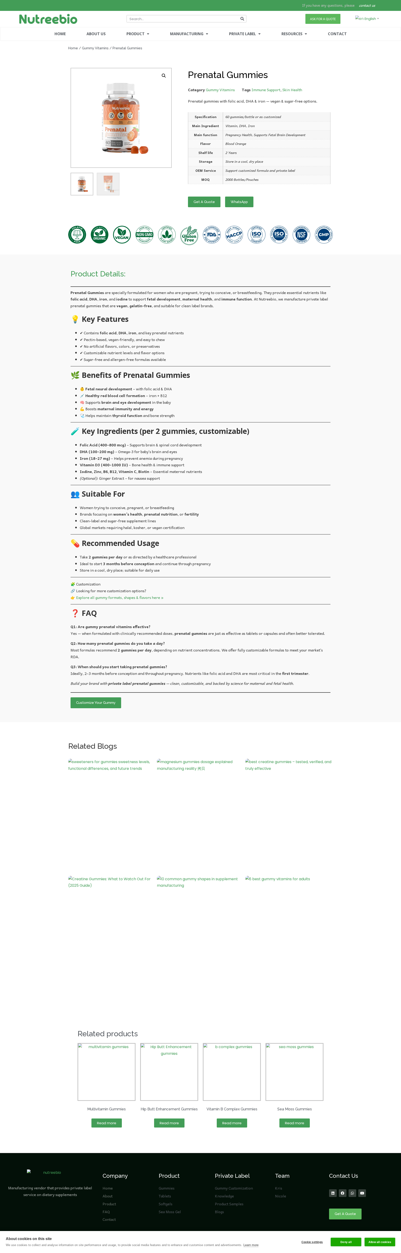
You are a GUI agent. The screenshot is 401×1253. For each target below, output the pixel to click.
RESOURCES (291, 33)
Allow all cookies (380, 1242)
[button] (164, 76)
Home (73, 48)
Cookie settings (312, 1242)
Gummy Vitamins (95, 48)
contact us (367, 5)
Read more (106, 1123)
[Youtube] (362, 1193)
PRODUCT (135, 33)
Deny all (346, 1242)
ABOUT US (96, 33)
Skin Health (292, 90)
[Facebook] (342, 1193)
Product (169, 1175)
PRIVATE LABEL (242, 33)
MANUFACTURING (187, 33)
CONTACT (337, 33)
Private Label (232, 1175)
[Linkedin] (333, 1193)
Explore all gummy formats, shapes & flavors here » (119, 597)
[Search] (242, 19)
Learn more (251, 1245)
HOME (60, 33)
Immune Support (266, 90)
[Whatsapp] (352, 1193)
